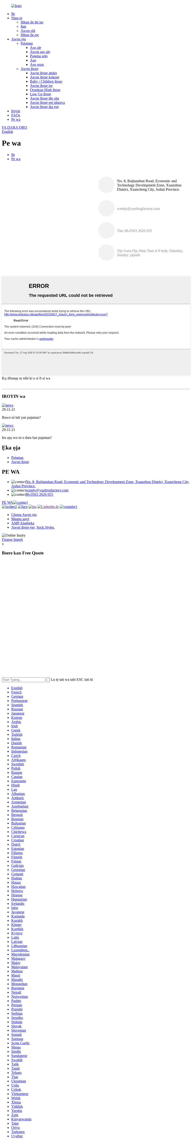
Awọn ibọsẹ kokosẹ (44, 77)
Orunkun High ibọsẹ (45, 90)
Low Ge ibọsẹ (40, 94)
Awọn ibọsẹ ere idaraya (47, 103)
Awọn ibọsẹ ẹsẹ (23, 527)
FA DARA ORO (14, 127)
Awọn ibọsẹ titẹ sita (44, 98)
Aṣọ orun (37, 64)
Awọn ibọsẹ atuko (43, 73)
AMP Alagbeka (22, 523)
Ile (13, 14)
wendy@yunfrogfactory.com (47, 490)
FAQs (15, 115)
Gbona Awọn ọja (24, 515)
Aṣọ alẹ (35, 48)
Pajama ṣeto (39, 56)
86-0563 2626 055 (39, 494)
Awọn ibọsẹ (29, 69)
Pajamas (27, 43)
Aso (33, 60)
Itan (23, 26)
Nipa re (16, 18)
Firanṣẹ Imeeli (12, 540)
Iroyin (15, 111)
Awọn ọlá (28, 31)
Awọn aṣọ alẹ (40, 52)
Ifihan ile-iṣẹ (30, 35)
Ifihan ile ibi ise (32, 22)
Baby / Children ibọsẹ (46, 81)
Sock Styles (45, 527)
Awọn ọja (18, 39)
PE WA (7, 502)
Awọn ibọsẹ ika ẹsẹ (44, 107)
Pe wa (15, 119)
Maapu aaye (20, 519)
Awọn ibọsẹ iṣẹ (41, 86)
